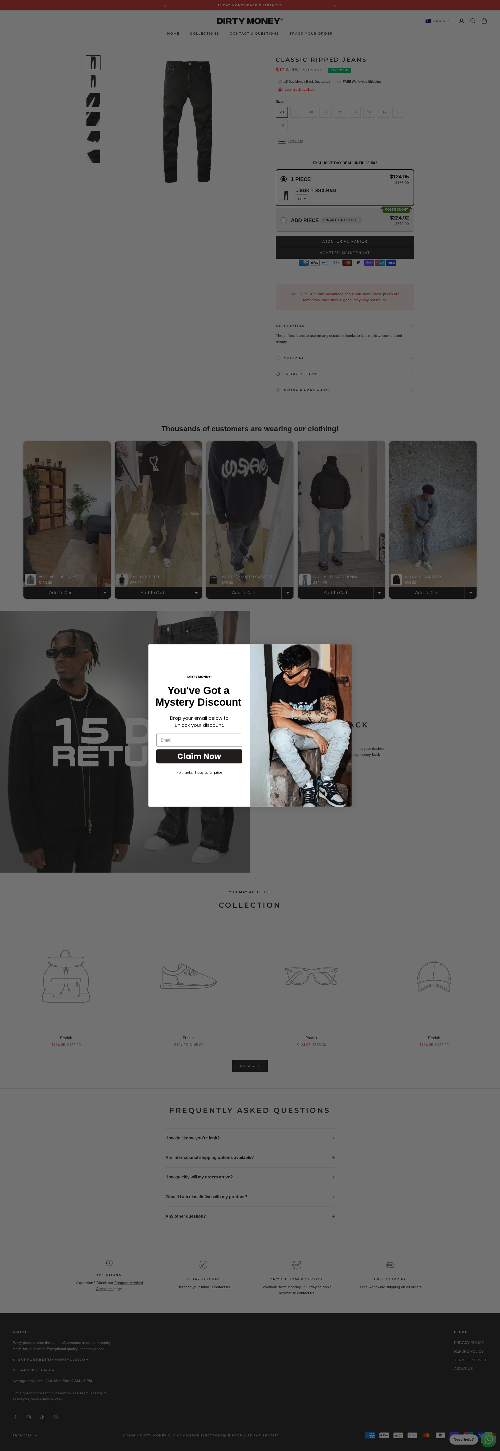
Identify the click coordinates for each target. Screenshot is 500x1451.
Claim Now (199, 756)
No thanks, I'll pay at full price (199, 772)
